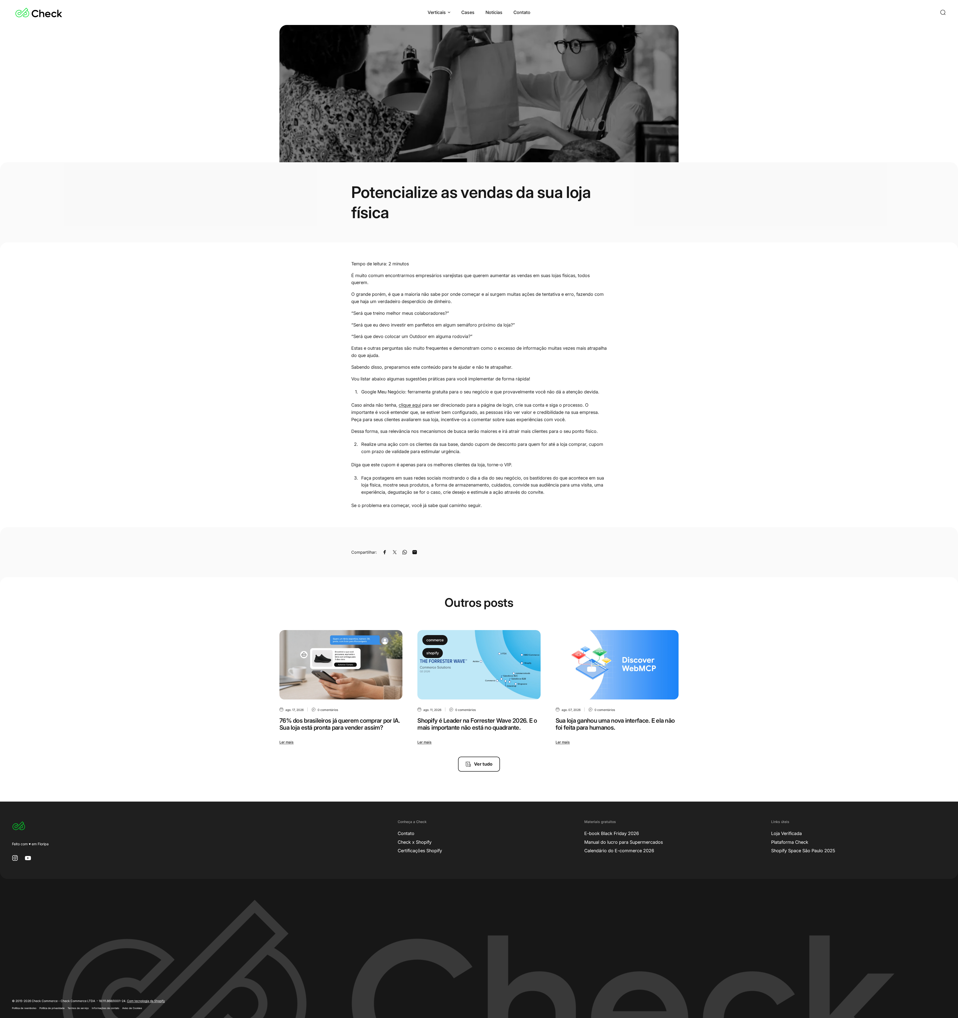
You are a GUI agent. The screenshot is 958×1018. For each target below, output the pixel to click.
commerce (435, 640)
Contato (406, 833)
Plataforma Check (789, 842)
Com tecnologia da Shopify (146, 1001)
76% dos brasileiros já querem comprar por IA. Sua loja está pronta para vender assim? (339, 724)
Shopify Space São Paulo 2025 (803, 850)
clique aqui (410, 405)
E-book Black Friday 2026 (611, 833)
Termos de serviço (78, 1008)
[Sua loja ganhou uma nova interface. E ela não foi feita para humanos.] (617, 664)
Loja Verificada (786, 833)
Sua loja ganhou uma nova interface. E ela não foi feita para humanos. (615, 724)
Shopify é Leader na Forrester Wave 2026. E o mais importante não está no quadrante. (477, 724)
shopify (432, 653)
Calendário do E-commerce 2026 (619, 850)
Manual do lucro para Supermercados (623, 842)
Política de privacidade (52, 1008)
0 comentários (328, 710)
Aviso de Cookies (132, 1008)
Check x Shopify (415, 842)
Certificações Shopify (420, 850)
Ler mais (286, 742)
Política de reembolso (24, 1008)
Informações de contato (105, 1008)
